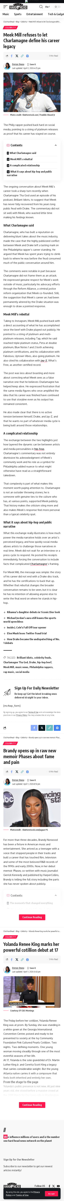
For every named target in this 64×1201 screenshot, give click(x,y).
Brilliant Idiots (25, 657)
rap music (8, 671)
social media (22, 671)
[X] (53, 1186)
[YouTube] (58, 1186)
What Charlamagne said (23, 153)
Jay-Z (44, 360)
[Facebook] (49, 1186)
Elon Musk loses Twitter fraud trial (27, 633)
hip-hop (39, 449)
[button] (51, 1193)
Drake (32, 662)
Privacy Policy (21, 715)
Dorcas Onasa (18, 64)
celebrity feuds (42, 657)
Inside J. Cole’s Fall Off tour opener (26, 627)
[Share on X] (17, 56)
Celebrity (10, 28)
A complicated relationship (25, 165)
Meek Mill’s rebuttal (21, 159)
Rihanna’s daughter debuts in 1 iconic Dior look (33, 612)
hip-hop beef (44, 662)
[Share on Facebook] (11, 56)
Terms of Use (22, 1195)
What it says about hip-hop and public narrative (29, 173)
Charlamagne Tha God (15, 662)
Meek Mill (8, 667)
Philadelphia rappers (41, 667)
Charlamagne (38, 564)
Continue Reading (32, 917)
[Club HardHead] (18, 6)
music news (21, 667)
